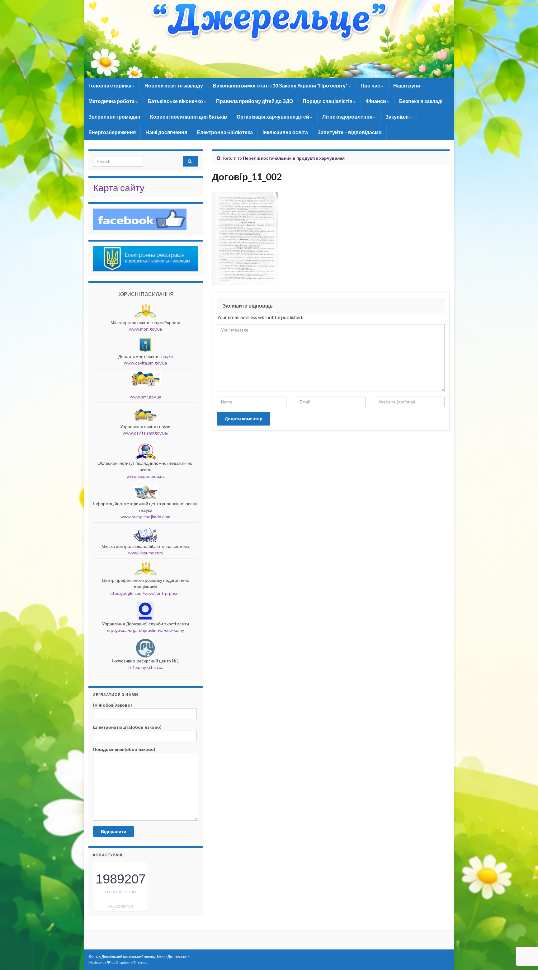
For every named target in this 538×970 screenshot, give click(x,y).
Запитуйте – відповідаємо (350, 132)
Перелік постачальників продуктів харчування (294, 158)
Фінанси (376, 101)
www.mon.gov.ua (145, 329)
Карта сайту (118, 187)
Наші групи (406, 85)
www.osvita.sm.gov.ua (145, 362)
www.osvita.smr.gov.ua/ (145, 433)
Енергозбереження (112, 132)
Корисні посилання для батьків (188, 117)
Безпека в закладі (420, 101)
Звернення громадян (114, 117)
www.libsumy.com (145, 552)
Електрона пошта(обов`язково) (127, 727)
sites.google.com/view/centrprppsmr (145, 593)
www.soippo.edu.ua (145, 476)
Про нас (371, 85)
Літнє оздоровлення (347, 117)
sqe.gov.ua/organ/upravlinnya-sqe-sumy (145, 630)
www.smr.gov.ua (145, 396)
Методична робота (111, 101)
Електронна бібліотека (225, 132)
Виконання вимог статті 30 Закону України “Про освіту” (280, 85)
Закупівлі (397, 117)
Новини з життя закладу (173, 85)
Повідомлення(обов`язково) (124, 749)
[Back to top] (524, 933)
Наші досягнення (166, 132)
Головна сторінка (110, 85)
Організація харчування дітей (273, 117)
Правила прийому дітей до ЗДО (254, 101)
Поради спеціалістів (328, 101)
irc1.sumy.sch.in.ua (145, 667)
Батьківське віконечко (176, 101)
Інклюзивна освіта (285, 132)
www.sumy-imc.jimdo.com (145, 516)
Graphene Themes (131, 962)
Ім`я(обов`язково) (112, 705)
